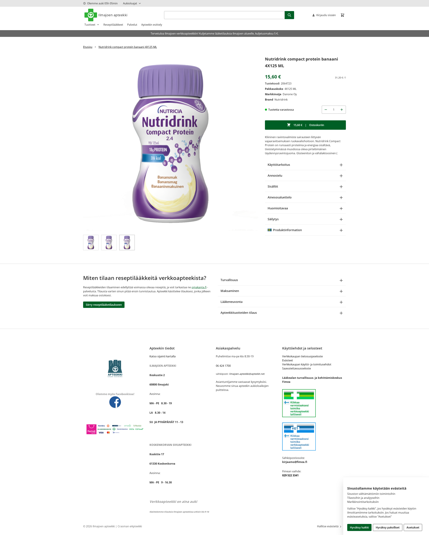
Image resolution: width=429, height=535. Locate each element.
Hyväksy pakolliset (388, 527)
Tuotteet (89, 24)
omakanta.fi (199, 287)
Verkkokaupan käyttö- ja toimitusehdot (306, 364)
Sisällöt (273, 186)
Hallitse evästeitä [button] (328, 526)
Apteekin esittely (151, 24)
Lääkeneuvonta (231, 302)
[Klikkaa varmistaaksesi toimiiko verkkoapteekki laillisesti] (314, 437)
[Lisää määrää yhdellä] (342, 110)
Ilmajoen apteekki (113, 15)
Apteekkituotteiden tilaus (239, 313)
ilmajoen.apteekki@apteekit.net (247, 373)
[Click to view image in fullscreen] (170, 143)
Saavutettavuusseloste (296, 368)
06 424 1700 (223, 366)
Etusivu (87, 47)
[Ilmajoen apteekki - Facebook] (115, 402)
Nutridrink (281, 99)
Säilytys (273, 219)
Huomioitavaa (278, 208)
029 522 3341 (290, 475)
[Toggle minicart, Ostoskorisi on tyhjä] (342, 15)
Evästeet (287, 360)
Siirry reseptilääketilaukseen (104, 305)
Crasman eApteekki (130, 526)
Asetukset (413, 527)
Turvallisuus (229, 280)
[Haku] (289, 15)
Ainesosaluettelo (280, 197)
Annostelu (275, 175)
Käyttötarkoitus (279, 165)
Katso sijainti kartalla (162, 356)
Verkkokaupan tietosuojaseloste (302, 356)
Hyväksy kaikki (359, 527)
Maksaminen (230, 291)
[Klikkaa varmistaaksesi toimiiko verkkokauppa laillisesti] (314, 403)
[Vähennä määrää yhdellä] (326, 110)
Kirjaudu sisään (326, 15)
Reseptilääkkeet (113, 24)
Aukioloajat (130, 3)
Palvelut (132, 24)
